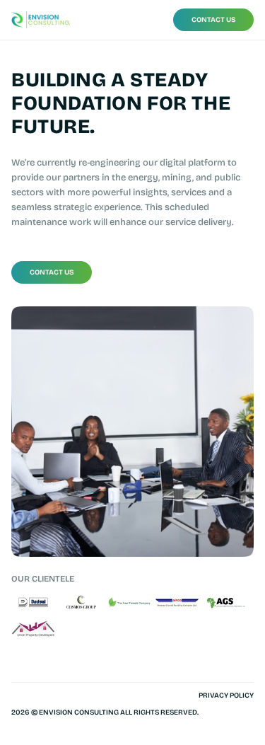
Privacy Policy (226, 695)
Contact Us (52, 272)
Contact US (214, 20)
